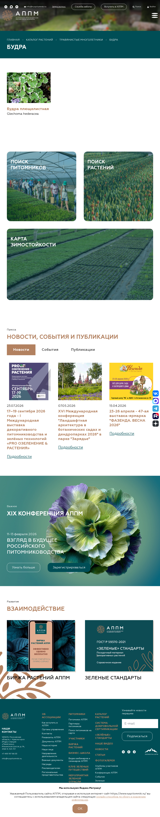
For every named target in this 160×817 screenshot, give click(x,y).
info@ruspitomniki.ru (12, 759)
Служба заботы (83, 7)
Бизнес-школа (79, 753)
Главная (13, 40)
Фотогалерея (105, 760)
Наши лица (47, 749)
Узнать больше (23, 567)
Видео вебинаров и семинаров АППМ (79, 759)
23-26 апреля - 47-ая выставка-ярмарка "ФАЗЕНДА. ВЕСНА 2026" (129, 418)
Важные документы (52, 760)
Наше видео (104, 744)
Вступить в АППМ (113, 7)
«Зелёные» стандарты (103, 736)
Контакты (47, 734)
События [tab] (50, 350)
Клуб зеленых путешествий (79, 768)
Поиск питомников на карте (80, 731)
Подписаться (137, 736)
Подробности (19, 457)
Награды (46, 764)
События (100, 777)
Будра (113, 40)
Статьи (100, 755)
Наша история (49, 745)
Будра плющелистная (28, 109)
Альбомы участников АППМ (106, 767)
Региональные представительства (52, 773)
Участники (77, 739)
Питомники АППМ (78, 720)
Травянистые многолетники (81, 40)
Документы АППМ (51, 742)
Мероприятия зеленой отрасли (78, 778)
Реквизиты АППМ (51, 737)
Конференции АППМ (106, 773)
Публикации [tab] (83, 350)
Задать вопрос (59, 7)
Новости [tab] (21, 350)
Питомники (77, 714)
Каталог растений (39, 40)
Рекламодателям (51, 768)
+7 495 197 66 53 (9, 754)
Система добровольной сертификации (106, 726)
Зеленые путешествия (102, 782)
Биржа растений (75, 746)
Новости (101, 749)
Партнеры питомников (75, 725)
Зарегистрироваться (69, 567)
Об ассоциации (51, 716)
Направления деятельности (49, 754)
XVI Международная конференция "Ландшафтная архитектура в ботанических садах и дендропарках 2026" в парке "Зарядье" (79, 425)
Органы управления (53, 729)
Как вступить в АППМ (50, 724)
